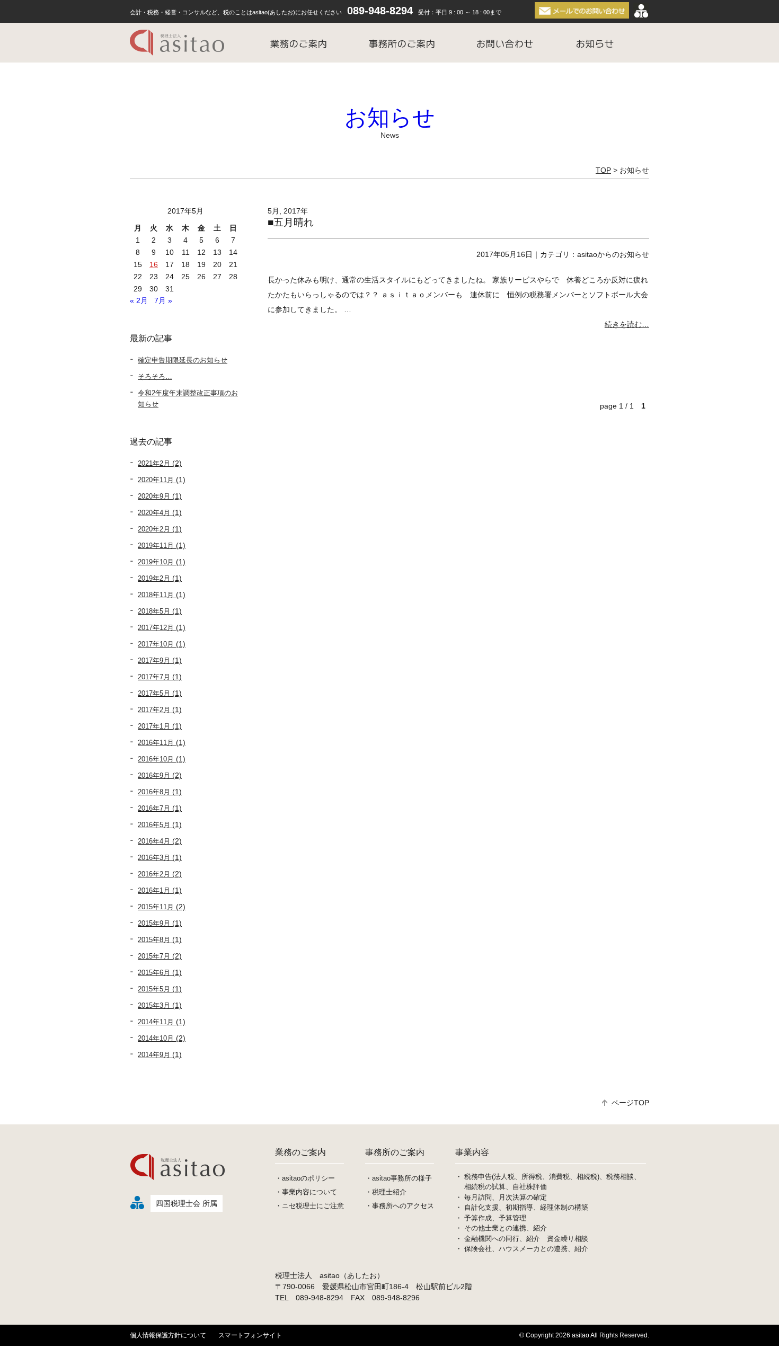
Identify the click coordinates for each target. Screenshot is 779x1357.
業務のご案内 (300, 1152)
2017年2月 (154, 710)
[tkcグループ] (641, 10)
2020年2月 (154, 529)
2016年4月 (154, 841)
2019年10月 (156, 562)
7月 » (163, 300)
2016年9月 (154, 775)
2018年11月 (156, 595)
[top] (178, 1187)
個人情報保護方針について (168, 1335)
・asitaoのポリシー (305, 1178)
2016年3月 (154, 858)
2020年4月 (154, 513)
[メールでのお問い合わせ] (583, 10)
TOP (603, 170)
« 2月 (139, 300)
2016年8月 (154, 792)
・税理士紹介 (385, 1192)
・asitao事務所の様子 (398, 1178)
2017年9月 (154, 660)
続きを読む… (627, 324)
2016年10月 (156, 759)
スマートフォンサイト (250, 1335)
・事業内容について (306, 1192)
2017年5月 (154, 693)
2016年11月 (156, 743)
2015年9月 (154, 923)
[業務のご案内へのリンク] (298, 43)
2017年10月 (156, 644)
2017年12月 (156, 628)
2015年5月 (154, 989)
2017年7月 (154, 677)
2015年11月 (156, 907)
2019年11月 (156, 545)
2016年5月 (154, 825)
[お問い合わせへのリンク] (505, 43)
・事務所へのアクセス (399, 1206)
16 (153, 264)
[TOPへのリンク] (180, 43)
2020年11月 (156, 480)
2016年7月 (154, 808)
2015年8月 (154, 940)
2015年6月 (154, 973)
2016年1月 (154, 890)
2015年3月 (154, 1005)
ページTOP (630, 1102)
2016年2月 (154, 874)
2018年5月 (154, 611)
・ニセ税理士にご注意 (309, 1206)
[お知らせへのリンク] (595, 43)
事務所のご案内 (394, 1152)
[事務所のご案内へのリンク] (402, 43)
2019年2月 (154, 578)
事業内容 (472, 1152)
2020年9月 (154, 496)
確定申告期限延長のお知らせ (182, 360)
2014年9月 (154, 1055)
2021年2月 (154, 463)
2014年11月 (156, 1022)
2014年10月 (156, 1038)
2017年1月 (154, 726)
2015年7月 (154, 956)
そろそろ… (155, 376)
